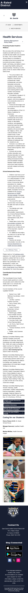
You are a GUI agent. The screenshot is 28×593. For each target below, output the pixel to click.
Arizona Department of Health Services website (15, 193)
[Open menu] (4, 15)
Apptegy (17, 590)
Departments (18, 24)
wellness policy (19, 254)
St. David (8, 24)
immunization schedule (14, 223)
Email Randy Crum (12, 267)
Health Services (16, 28)
